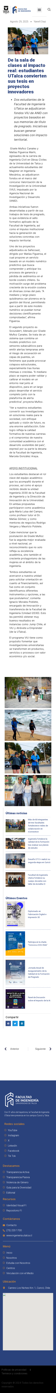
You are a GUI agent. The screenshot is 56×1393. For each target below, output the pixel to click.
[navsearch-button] (49, 10)
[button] (39, 9)
